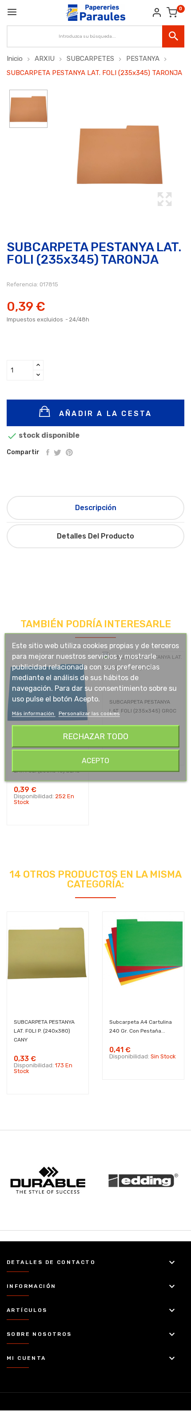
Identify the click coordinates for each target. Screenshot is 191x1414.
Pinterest (69, 452)
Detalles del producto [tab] (95, 536)
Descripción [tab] (95, 507)
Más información (34, 713)
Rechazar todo (95, 736)
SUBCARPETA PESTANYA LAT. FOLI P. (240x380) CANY (44, 1031)
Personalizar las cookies (89, 713)
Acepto (95, 760)
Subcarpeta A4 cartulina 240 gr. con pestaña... (140, 1026)
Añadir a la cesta (104, 413)
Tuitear (58, 452)
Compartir (48, 452)
